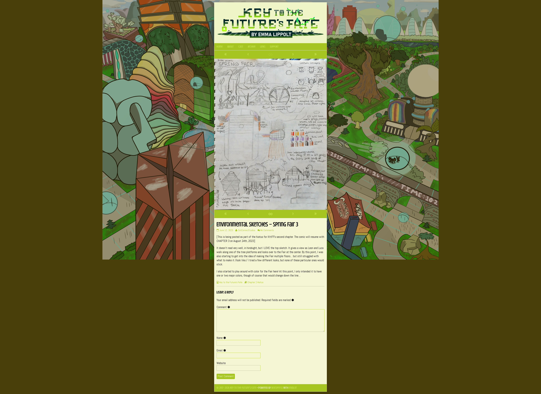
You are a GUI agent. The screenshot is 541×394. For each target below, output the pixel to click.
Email (222, 350)
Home (220, 46)
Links (262, 46)
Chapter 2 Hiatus (255, 282)
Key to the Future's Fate (230, 282)
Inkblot (293, 387)
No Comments (267, 230)
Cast (240, 46)
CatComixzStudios (246, 230)
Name (222, 338)
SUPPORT (274, 46)
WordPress (277, 387)
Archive (252, 46)
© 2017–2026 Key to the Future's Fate (236, 387)
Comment (224, 307)
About (230, 46)
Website (221, 363)
